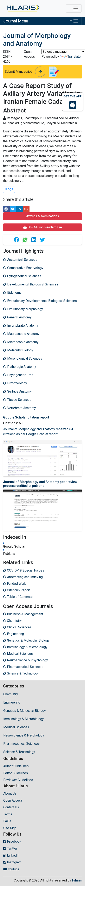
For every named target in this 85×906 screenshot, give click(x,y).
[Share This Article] (16, 240)
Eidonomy (13, 293)
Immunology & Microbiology (23, 719)
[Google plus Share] (26, 209)
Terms (7, 814)
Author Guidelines (16, 766)
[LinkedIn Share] (19, 209)
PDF (10, 189)
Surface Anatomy (19, 391)
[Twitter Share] (13, 209)
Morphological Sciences (24, 358)
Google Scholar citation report (26, 417)
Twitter (11, 848)
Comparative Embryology (24, 268)
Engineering (11, 702)
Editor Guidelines (15, 773)
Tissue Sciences (18, 400)
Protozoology (16, 383)
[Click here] (22, 8)
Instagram (13, 862)
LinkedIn (12, 855)
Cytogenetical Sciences (23, 276)
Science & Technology (19, 752)
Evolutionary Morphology (24, 309)
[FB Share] (6, 209)
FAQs (7, 821)
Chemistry (10, 694)
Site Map (9, 828)
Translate (74, 56)
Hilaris (77, 880)
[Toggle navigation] (74, 8)
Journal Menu (15, 21)
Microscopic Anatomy (22, 342)
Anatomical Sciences (21, 260)
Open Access (13, 800)
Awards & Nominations (42, 216)
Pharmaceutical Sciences (21, 744)
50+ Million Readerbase (44, 227)
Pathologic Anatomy (21, 367)
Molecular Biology (19, 350)
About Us (10, 793)
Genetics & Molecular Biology (24, 711)
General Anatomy (19, 317)
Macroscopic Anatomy (22, 334)
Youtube (13, 869)
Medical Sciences (16, 727)
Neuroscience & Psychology (23, 735)
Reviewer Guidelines (18, 780)
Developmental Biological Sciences (32, 284)
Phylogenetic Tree (19, 375)
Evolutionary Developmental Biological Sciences (41, 301)
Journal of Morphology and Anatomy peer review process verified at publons (40, 484)
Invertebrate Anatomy (22, 325)
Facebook (13, 841)
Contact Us (11, 807)
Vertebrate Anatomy (21, 408)
